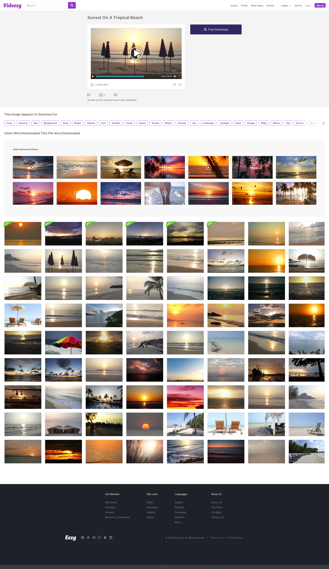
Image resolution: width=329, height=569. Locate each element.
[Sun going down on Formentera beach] (226, 288)
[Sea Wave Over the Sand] (266, 451)
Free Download (218, 29)
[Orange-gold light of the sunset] (104, 451)
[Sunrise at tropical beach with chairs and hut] (121, 168)
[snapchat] (105, 537)
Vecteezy (110, 507)
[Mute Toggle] (175, 76)
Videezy (109, 512)
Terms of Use (217, 537)
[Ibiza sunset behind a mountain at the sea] (22, 451)
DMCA (150, 517)
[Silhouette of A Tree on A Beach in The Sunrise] (307, 370)
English (179, 502)
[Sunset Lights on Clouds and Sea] (266, 315)
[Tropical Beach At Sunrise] (104, 288)
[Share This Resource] (181, 84)
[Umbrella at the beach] (307, 261)
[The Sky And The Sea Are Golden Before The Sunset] (22, 234)
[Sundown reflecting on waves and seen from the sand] (104, 343)
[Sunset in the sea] (144, 424)
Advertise (152, 507)
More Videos (257, 5)
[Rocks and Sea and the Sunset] (185, 451)
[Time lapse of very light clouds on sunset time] (185, 370)
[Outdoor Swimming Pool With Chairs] (63, 424)
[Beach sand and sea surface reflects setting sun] (307, 288)
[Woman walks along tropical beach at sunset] (208, 168)
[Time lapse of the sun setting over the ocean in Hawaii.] (77, 194)
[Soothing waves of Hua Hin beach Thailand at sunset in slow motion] (77, 168)
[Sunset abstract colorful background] (185, 397)
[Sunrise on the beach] (63, 288)
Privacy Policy (235, 537)
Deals (150, 502)
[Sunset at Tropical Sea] (144, 370)
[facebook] (82, 537)
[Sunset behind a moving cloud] (185, 234)
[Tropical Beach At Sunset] (185, 261)
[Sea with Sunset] (22, 370)
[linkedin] (110, 537)
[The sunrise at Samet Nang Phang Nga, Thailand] (104, 234)
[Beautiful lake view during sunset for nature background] (226, 370)
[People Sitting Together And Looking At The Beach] (104, 424)
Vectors (234, 5)
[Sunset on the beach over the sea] (307, 397)
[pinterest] (94, 537)
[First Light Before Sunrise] (226, 234)
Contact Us (217, 517)
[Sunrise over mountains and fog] (63, 234)
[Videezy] (12, 6)
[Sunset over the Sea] (63, 315)
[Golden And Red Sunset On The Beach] (307, 315)
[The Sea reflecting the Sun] (22, 424)
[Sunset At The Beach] (144, 261)
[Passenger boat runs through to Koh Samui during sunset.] (226, 397)
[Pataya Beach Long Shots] (307, 343)
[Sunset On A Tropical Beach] (266, 234)
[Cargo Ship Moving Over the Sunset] (63, 451)
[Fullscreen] (179, 76)
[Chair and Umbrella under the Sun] (22, 315)
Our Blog (216, 512)
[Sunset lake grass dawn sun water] (144, 451)
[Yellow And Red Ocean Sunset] (266, 261)
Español (179, 507)
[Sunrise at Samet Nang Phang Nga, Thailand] (144, 234)
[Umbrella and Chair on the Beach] (185, 424)
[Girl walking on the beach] (164, 194)
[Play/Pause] (93, 76)
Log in (308, 5)
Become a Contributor (117, 517)
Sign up (320, 5)
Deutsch (179, 517)
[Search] (72, 5)
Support (151, 512)
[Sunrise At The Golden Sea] (226, 315)
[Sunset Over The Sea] (307, 234)
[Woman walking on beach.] (266, 370)
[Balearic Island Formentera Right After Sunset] (226, 451)
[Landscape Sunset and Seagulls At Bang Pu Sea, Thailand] (144, 397)
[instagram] (99, 537)
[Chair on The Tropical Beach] (226, 424)
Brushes (270, 5)
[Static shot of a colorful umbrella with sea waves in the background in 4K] (63, 343)
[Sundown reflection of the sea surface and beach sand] (22, 343)
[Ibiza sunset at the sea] (266, 288)
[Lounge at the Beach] (266, 424)
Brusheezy (111, 502)
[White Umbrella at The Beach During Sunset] (22, 288)
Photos (244, 5)
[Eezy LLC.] (70, 537)
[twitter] (88, 537)
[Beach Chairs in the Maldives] (307, 451)
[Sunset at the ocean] (185, 315)
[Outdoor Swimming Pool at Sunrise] (104, 397)
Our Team (216, 507)
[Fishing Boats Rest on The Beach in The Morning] (22, 397)
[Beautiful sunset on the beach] (104, 261)
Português (180, 512)
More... (179, 522)
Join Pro (298, 5)
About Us (216, 502)
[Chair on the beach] (226, 343)
